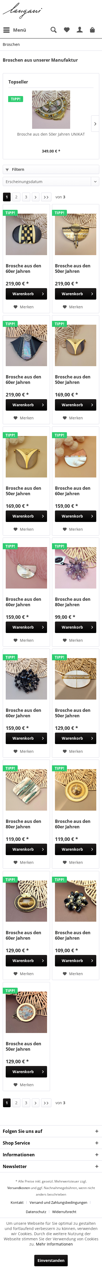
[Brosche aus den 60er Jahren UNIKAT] (26, 234)
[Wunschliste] (66, 30)
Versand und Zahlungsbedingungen (58, 1202)
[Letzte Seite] (46, 197)
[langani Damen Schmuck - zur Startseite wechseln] (22, 11)
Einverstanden (51, 1260)
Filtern (17, 169)
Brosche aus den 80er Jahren (73, 601)
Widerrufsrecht (64, 1211)
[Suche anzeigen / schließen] (53, 30)
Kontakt (17, 1202)
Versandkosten (18, 1188)
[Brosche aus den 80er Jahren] (75, 568)
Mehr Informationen (54, 1244)
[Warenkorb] (93, 30)
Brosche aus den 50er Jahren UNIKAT (51, 134)
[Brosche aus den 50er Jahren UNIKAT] (51, 110)
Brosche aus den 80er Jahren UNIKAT (23, 824)
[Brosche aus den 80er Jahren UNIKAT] (26, 790)
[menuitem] (14, 30)
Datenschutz (36, 1211)
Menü (19, 30)
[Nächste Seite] (35, 197)
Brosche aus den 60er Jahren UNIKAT (23, 268)
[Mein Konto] (80, 30)
